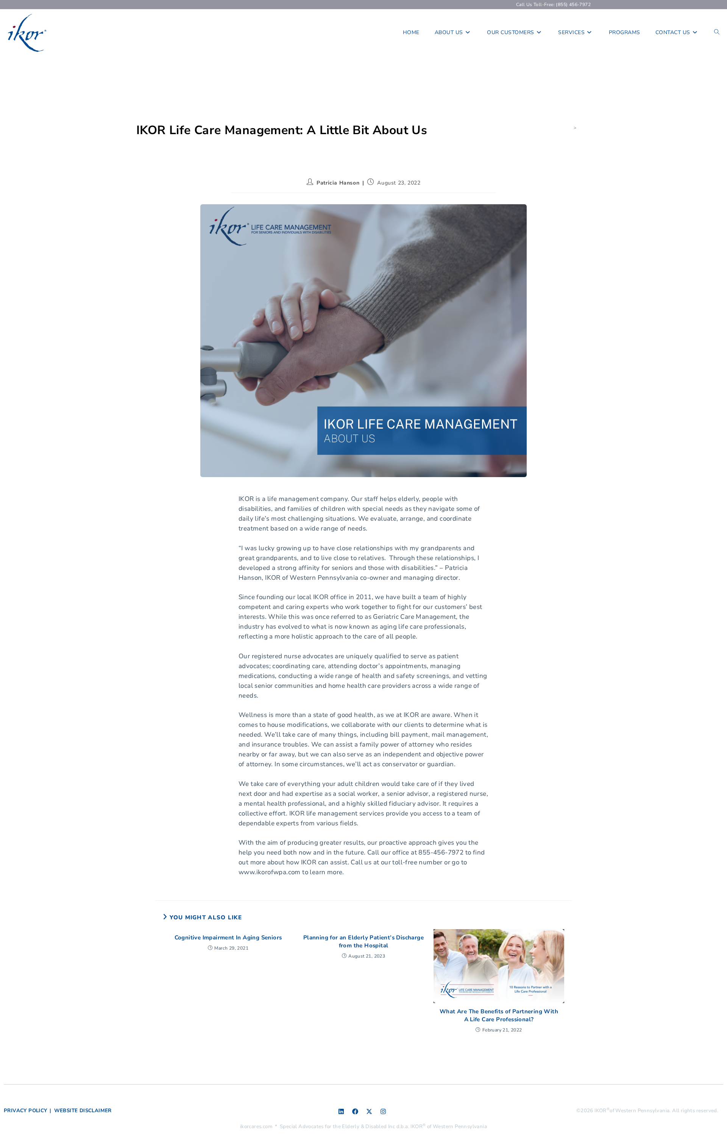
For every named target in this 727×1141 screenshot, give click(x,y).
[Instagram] (383, 1111)
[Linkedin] (341, 1111)
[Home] (569, 128)
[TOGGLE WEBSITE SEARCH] (717, 32)
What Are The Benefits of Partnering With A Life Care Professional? (499, 1015)
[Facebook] (355, 1111)
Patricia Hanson (338, 182)
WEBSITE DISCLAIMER (83, 1110)
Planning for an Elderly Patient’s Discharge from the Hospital (363, 941)
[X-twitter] (369, 1111)
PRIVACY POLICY (25, 1110)
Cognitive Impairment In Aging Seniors (228, 937)
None (585, 128)
